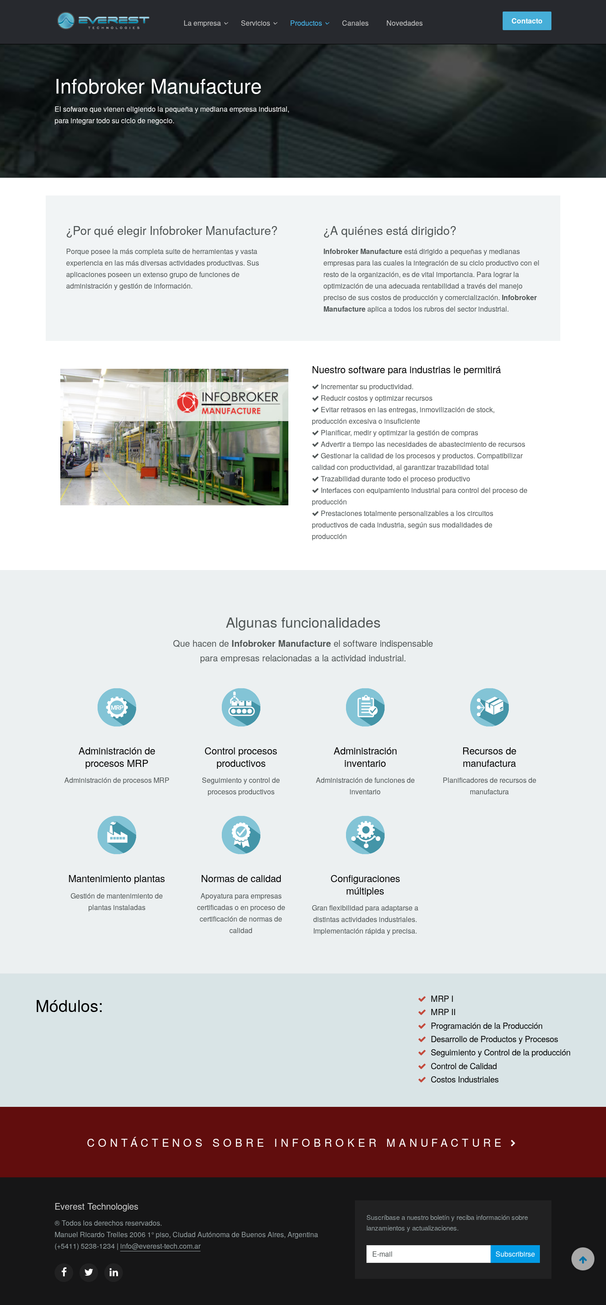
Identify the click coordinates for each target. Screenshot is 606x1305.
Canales (355, 23)
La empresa (202, 23)
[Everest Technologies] (104, 23)
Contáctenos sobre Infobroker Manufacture (296, 1142)
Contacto (527, 21)
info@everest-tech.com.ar (160, 1246)
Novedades (404, 23)
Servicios (255, 23)
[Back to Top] (582, 1258)
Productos (306, 23)
